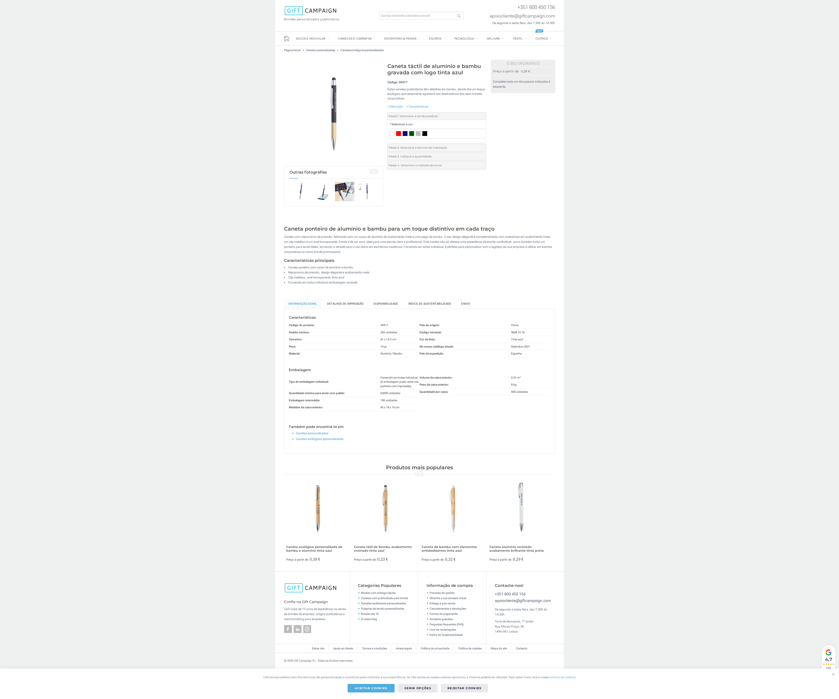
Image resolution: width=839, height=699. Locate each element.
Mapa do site (499, 648)
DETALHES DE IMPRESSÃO (345, 303)
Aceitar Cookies (371, 688)
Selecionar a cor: (401, 124)
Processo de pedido (442, 593)
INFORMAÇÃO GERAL (302, 303)
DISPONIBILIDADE (386, 303)
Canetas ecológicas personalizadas (362, 50)
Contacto (521, 648)
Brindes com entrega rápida (378, 593)
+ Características (417, 106)
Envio (465, 303)
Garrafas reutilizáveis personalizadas (383, 603)
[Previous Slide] (371, 171)
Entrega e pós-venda (442, 603)
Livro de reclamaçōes (443, 629)
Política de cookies (470, 648)
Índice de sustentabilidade (429, 303)
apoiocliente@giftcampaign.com (522, 16)
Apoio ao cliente (343, 648)
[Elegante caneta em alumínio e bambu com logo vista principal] (333, 113)
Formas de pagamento (444, 614)
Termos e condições (374, 648)
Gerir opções (417, 688)
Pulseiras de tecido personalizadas (382, 608)
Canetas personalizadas (321, 50)
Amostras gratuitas (441, 619)
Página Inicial (292, 50)
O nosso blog (369, 619)
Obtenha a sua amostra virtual (448, 598)
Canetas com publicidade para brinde (384, 598)
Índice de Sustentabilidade (446, 634)
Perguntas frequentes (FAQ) (447, 624)
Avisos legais (404, 648)
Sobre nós (318, 648)
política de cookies (562, 677)
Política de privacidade (435, 648)
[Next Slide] (376, 171)
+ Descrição (395, 106)
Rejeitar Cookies (464, 688)
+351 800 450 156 (536, 7)
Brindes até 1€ (370, 614)
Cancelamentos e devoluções (448, 608)
